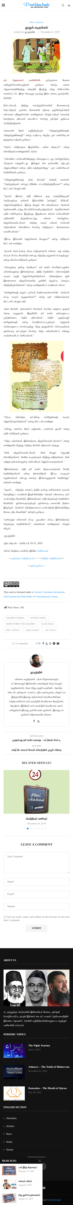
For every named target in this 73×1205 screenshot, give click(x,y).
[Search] (63, 5)
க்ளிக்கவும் (42, 551)
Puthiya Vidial (38, 618)
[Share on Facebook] (43, 643)
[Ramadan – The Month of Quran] (14, 1093)
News (9, 1134)
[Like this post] (39, 643)
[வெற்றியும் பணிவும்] (36, 792)
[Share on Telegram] (54, 643)
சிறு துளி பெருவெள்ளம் (29, 1195)
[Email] (44, 1187)
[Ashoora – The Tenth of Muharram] (14, 1072)
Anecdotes (11, 1118)
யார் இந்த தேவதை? (27, 1167)
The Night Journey (39, 1045)
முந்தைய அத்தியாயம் (23, 558)
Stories (9, 1149)
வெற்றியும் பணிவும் (36, 818)
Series (9, 1142)
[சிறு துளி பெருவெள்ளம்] (9, 1198)
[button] (7, 800)
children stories (15, 618)
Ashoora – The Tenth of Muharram (48, 1066)
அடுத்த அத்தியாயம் (51, 558)
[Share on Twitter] (46, 643)
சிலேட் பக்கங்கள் (13, 630)
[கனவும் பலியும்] (9, 1184)
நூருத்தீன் (30, 32)
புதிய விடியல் (50, 630)
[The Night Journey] (14, 1051)
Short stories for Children (20, 624)
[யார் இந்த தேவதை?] (9, 1170)
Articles (10, 1126)
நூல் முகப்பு (36, 565)
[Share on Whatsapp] (50, 643)
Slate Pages (47, 624)
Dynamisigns (55, 1200)
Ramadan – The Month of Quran (47, 1088)
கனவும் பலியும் (25, 1181)
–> (43, 565)
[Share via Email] (58, 643)
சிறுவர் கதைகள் (32, 630)
